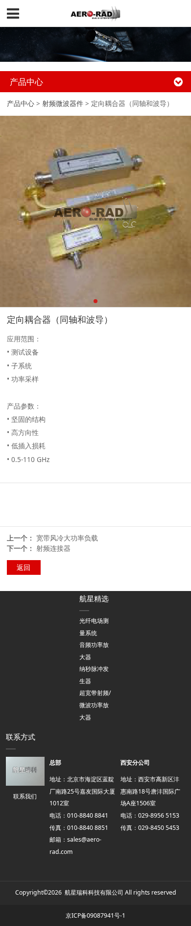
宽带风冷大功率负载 (67, 537)
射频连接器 (53, 548)
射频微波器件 (62, 103)
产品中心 (20, 103)
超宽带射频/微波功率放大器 (95, 705)
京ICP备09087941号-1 (95, 915)
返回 (23, 567)
